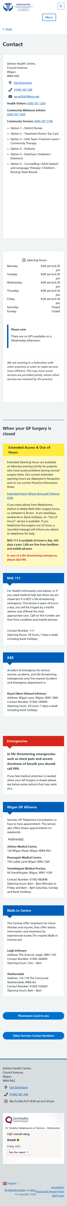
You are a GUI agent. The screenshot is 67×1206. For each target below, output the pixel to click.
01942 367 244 (23, 89)
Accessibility (57, 1187)
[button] (33, 1016)
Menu (49, 17)
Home (8, 29)
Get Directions (23, 83)
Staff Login (58, 1195)
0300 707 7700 (43, 121)
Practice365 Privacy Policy (50, 1191)
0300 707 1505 (16, 114)
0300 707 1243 (36, 103)
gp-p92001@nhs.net (26, 96)
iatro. (33, 1190)
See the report (17, 1152)
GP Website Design (15, 1190)
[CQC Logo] (17, 1122)
